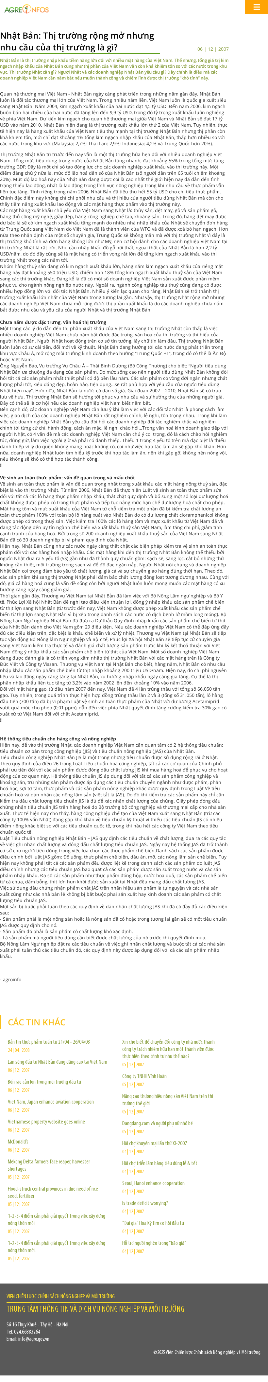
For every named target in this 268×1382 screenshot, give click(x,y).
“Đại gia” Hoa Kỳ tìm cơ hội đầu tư (153, 1224)
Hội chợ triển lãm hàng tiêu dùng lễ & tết (159, 1164)
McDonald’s (18, 1142)
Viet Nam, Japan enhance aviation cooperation (51, 1102)
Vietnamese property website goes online (46, 1122)
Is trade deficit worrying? (145, 1204)
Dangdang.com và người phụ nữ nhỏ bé (157, 1124)
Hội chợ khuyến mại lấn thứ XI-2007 (154, 1144)
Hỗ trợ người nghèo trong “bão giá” (154, 1244)
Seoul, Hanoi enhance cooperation (153, 1184)
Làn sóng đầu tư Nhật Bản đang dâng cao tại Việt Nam (57, 1062)
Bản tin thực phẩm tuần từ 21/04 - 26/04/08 (49, 1042)
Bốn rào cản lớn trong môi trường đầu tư (44, 1082)
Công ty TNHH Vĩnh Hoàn (144, 1077)
